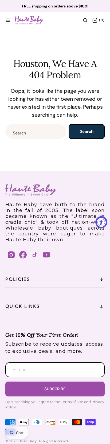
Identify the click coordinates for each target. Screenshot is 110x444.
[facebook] (23, 255)
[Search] (85, 20)
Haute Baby (27, 441)
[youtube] (46, 255)
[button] (8, 20)
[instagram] (11, 255)
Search (86, 131)
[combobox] (35, 131)
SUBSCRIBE (55, 389)
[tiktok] (35, 255)
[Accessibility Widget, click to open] (101, 222)
